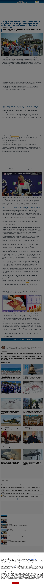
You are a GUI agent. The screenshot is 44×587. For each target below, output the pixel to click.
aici (14, 566)
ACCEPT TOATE (15, 582)
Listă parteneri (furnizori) (5, 579)
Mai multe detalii (32, 559)
